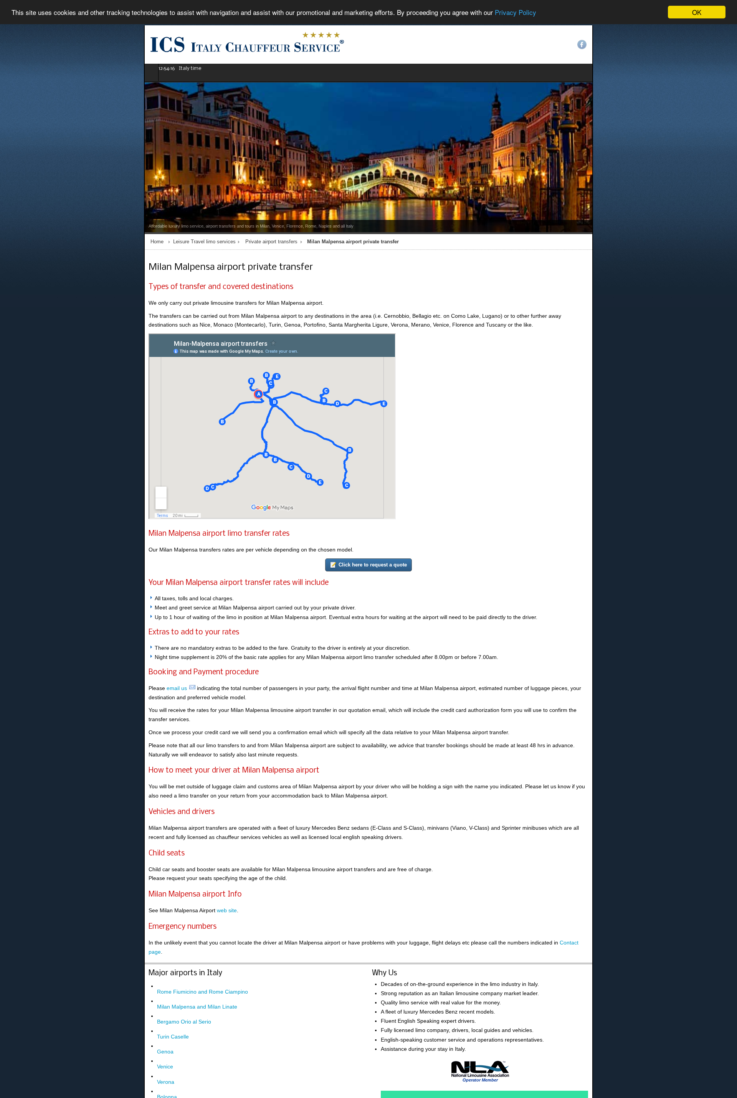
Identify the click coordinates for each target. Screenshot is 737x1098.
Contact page (432, 898)
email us (33, 690)
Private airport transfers (127, 241)
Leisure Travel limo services (60, 241)
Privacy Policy (515, 12)
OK (696, 12)
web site (83, 866)
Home (13, 241)
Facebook (725, 44)
